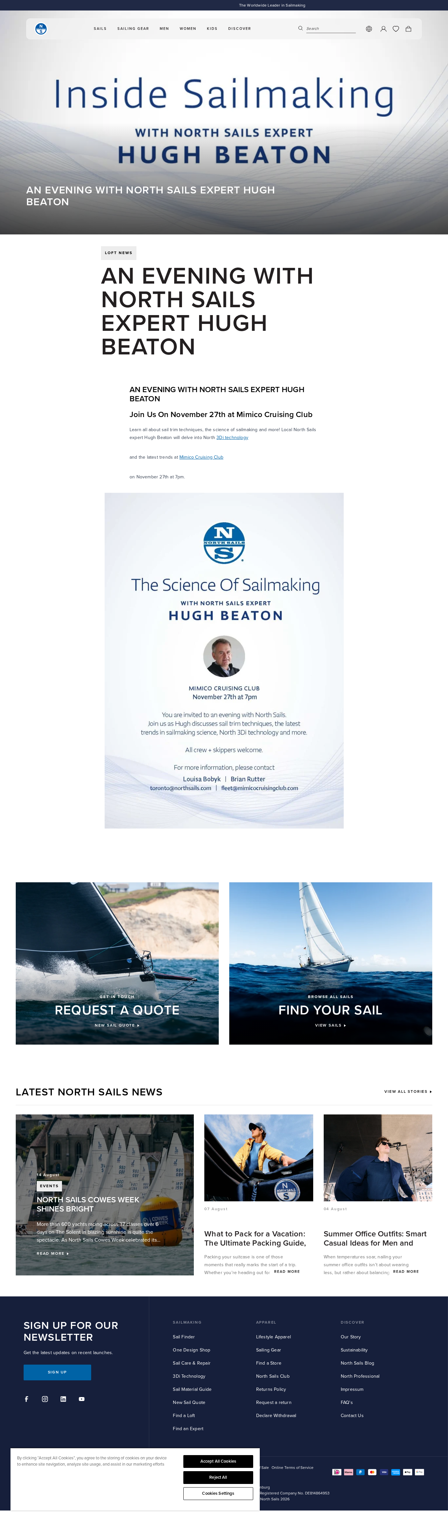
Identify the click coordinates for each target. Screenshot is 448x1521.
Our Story (351, 1337)
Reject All (218, 1477)
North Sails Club (273, 1376)
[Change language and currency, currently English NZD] (369, 28)
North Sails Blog (357, 1363)
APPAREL (266, 1322)
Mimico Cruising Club (201, 457)
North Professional (360, 1376)
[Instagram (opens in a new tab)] (46, 1400)
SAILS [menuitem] (100, 29)
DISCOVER (353, 1322)
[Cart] (408, 29)
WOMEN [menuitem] (188, 29)
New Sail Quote (189, 1402)
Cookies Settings (218, 1493)
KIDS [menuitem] (212, 29)
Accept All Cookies (218, 1461)
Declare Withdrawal (276, 1415)
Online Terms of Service (293, 1467)
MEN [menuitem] (164, 29)
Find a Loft (184, 1415)
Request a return (274, 1402)
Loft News (118, 252)
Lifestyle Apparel (273, 1337)
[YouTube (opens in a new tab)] (83, 1400)
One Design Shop (191, 1350)
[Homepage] (41, 28)
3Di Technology (189, 1376)
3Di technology (232, 437)
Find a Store (268, 1363)
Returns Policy (271, 1389)
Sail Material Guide (192, 1389)
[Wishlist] (396, 29)
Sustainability (354, 1350)
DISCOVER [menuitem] (239, 29)
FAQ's (347, 1402)
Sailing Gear (268, 1350)
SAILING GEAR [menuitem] (133, 29)
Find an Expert (188, 1428)
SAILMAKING (187, 1322)
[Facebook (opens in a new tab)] (27, 1400)
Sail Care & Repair (192, 1363)
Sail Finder (184, 1337)
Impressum (352, 1389)
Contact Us (352, 1415)
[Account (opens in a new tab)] (383, 29)
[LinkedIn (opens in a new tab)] (64, 1400)
